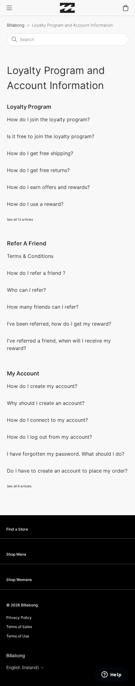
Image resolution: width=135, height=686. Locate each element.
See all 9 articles (19, 486)
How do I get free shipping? (40, 153)
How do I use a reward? (35, 204)
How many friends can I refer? (42, 307)
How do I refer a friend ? (36, 273)
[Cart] (125, 8)
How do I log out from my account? (49, 437)
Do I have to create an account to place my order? (67, 471)
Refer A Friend (26, 243)
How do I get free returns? (38, 170)
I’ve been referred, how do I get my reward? (59, 324)
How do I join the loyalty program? (48, 119)
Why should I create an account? (45, 403)
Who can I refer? (26, 290)
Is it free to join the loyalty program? (50, 136)
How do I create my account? (42, 386)
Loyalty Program (29, 106)
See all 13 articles (20, 219)
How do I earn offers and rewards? (48, 187)
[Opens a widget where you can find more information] (111, 675)
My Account (23, 373)
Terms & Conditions (30, 256)
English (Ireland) (23, 667)
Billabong (15, 25)
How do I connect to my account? (47, 420)
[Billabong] (67, 7)
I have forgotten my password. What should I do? (65, 454)
